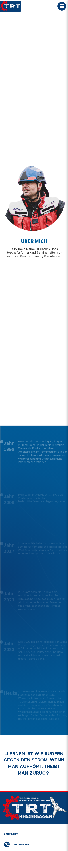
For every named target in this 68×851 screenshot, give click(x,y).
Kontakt (11, 834)
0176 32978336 (20, 844)
